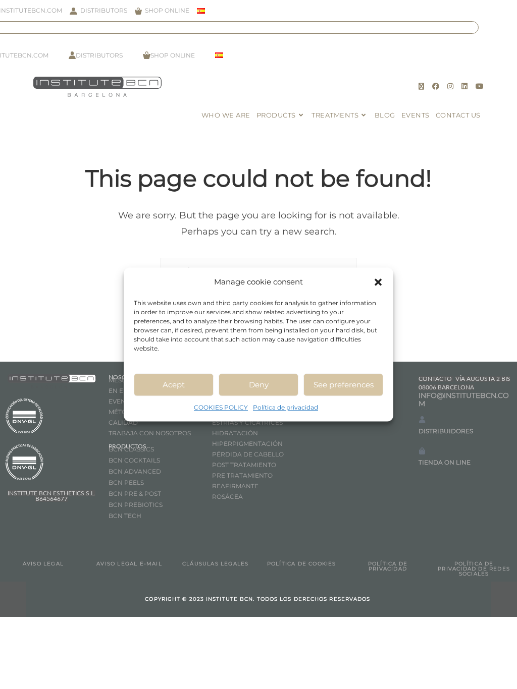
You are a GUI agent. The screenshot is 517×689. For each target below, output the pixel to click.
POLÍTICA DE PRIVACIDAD (387, 566)
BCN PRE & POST (135, 493)
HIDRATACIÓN (235, 433)
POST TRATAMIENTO (245, 465)
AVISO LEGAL (43, 563)
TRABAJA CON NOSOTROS (150, 433)
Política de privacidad (285, 407)
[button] (378, 282)
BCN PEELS (126, 482)
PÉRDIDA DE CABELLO (248, 454)
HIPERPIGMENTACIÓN (247, 443)
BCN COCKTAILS (134, 460)
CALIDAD (123, 422)
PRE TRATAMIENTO (243, 475)
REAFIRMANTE (235, 486)
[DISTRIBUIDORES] (422, 419)
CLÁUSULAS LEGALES (215, 563)
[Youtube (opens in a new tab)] (480, 86)
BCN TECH (125, 516)
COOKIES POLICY (221, 407)
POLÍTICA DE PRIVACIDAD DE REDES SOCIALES (474, 568)
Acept (174, 384)
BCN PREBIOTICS (136, 504)
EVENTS (121, 401)
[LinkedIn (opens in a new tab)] (464, 86)
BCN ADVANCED (135, 471)
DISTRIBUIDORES (446, 431)
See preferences (344, 384)
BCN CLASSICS (131, 449)
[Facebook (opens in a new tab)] (435, 86)
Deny (259, 384)
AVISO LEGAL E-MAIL (129, 563)
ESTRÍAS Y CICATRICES (247, 422)
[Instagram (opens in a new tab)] (450, 86)
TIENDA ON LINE (445, 462)
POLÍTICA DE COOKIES (301, 563)
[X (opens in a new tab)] (421, 86)
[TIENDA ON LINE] (422, 450)
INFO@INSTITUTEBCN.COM (464, 399)
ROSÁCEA (227, 496)
